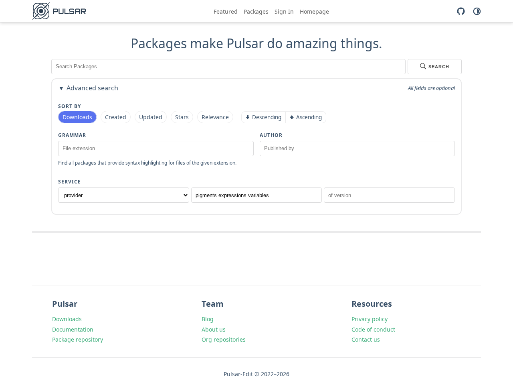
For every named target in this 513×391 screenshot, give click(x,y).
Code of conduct (373, 329)
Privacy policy (369, 319)
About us (214, 329)
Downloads (67, 319)
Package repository (77, 339)
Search (438, 66)
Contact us (365, 339)
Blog (208, 319)
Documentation (72, 329)
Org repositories (224, 339)
